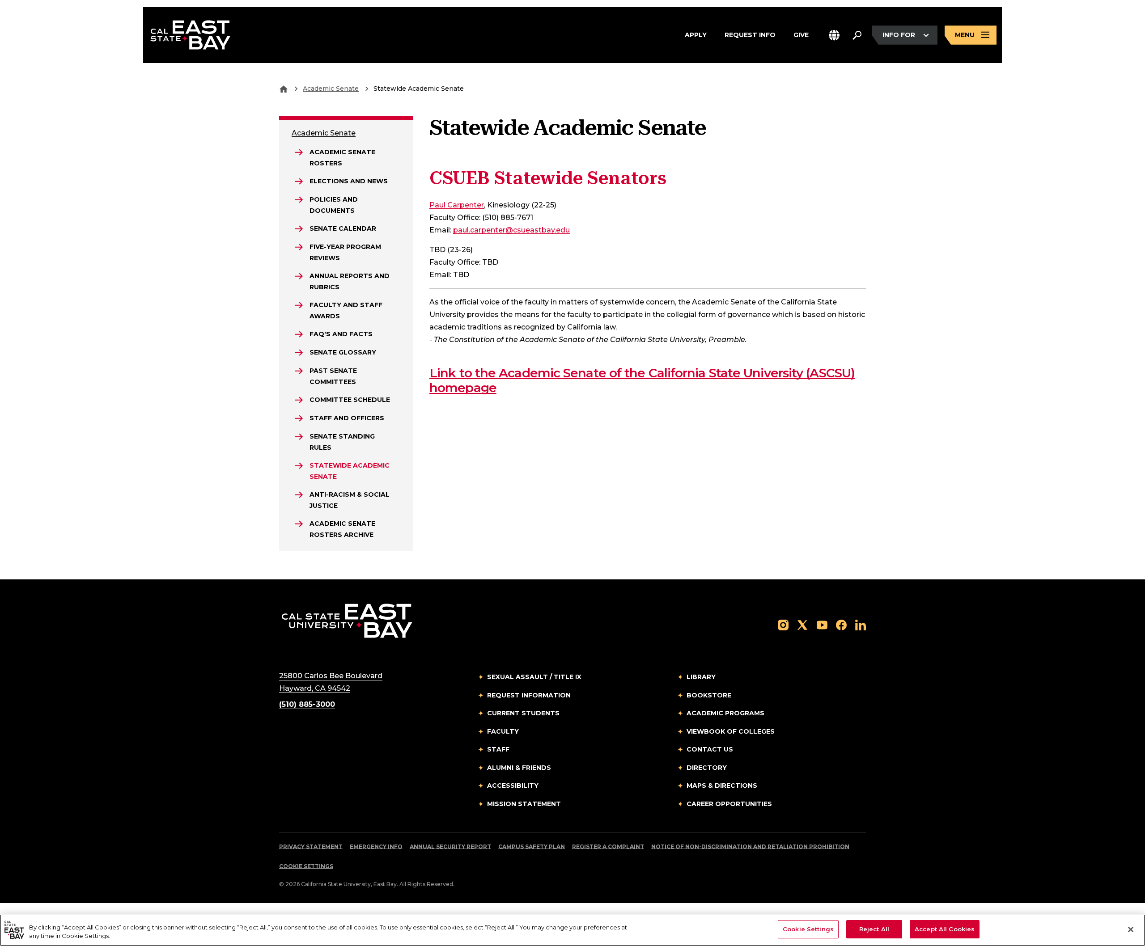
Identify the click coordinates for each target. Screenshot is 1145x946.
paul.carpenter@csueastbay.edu (511, 230)
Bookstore (709, 695)
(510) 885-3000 (307, 704)
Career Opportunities (729, 804)
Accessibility (513, 785)
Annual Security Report (450, 846)
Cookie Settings (306, 866)
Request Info (750, 34)
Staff (498, 749)
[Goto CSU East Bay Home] (283, 88)
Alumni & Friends (519, 768)
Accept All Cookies (945, 929)
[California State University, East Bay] (347, 620)
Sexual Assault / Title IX (534, 677)
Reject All (874, 929)
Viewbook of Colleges (731, 731)
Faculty (503, 731)
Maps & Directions (722, 785)
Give (801, 34)
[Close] (1131, 929)
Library (701, 677)
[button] (834, 35)
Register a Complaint (608, 846)
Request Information (529, 695)
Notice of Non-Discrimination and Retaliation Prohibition (750, 846)
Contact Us (710, 749)
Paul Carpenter (456, 205)
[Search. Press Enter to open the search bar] (857, 35)
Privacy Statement (311, 846)
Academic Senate (331, 88)
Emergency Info (376, 846)
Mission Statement (524, 804)
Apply (696, 34)
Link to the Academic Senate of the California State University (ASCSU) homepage (642, 380)
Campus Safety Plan (531, 846)
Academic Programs (725, 713)
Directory (707, 768)
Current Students (523, 713)
